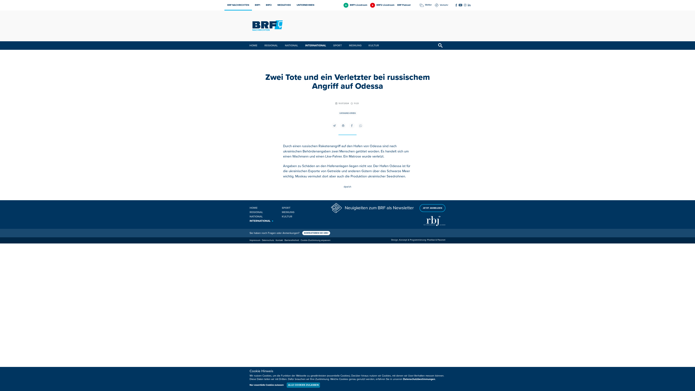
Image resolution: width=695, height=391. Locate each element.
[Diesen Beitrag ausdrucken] (343, 126)
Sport (337, 45)
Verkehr (444, 5)
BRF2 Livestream (385, 5)
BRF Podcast (403, 5)
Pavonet (441, 240)
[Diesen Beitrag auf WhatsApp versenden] (360, 126)
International (315, 45)
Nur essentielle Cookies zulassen (267, 385)
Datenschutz (268, 240)
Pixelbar (431, 240)
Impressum (255, 240)
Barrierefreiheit (292, 240)
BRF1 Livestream (358, 5)
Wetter (428, 4)
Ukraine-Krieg (347, 113)
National (291, 45)
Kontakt (279, 240)
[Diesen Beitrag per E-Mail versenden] (334, 126)
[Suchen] (440, 45)
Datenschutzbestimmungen (419, 379)
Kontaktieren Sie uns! (316, 233)
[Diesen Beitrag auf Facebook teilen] (352, 126)
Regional (271, 45)
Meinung (355, 45)
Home (253, 45)
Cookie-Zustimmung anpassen (315, 240)
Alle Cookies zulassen (303, 385)
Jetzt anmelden (432, 208)
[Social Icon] (456, 5)
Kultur (373, 45)
